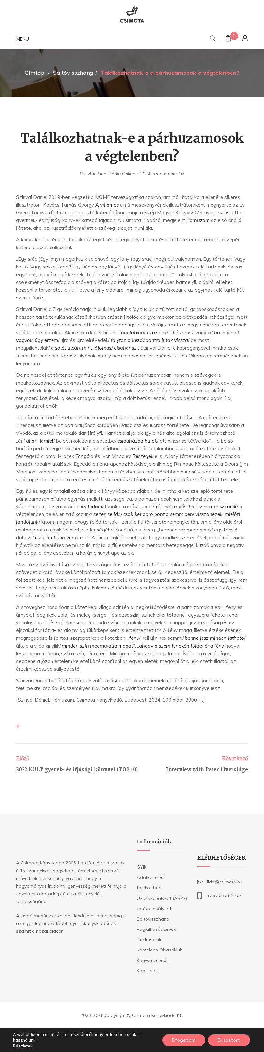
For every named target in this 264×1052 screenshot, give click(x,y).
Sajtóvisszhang (73, 72)
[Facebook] (18, 726)
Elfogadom (184, 1040)
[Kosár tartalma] (228, 39)
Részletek (23, 1045)
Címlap (34, 72)
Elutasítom (229, 1040)
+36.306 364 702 (224, 895)
